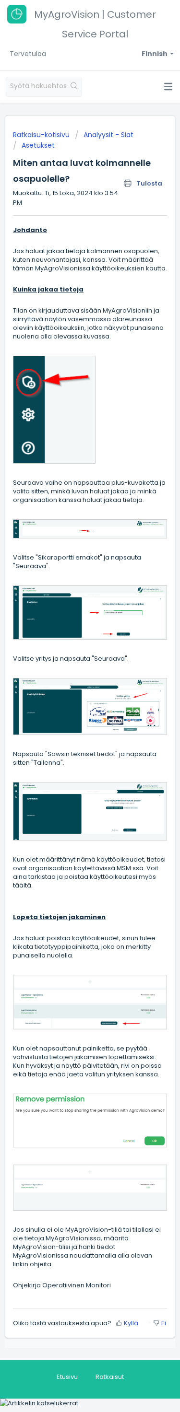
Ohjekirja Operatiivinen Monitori (62, 1285)
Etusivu (67, 1376)
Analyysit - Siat (108, 135)
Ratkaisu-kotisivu (42, 135)
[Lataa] (72, 717)
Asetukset (38, 145)
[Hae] (74, 86)
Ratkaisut (110, 1376)
